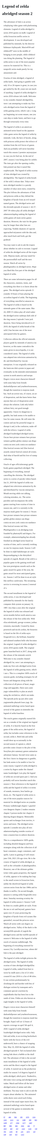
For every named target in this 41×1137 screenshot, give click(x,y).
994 (15, 1117)
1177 (24, 1123)
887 (5, 1126)
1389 (23, 1120)
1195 (10, 1132)
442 (28, 1126)
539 (5, 1134)
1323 (23, 1129)
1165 (5, 1120)
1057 (5, 1129)
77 (34, 1126)
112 (18, 1120)
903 (36, 1120)
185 (21, 1117)
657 (16, 1134)
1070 (27, 1117)
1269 (5, 1123)
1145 (29, 1129)
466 (10, 1117)
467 (11, 1129)
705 (5, 1132)
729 (36, 1129)
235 (22, 1132)
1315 (22, 1134)
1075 (28, 1132)
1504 (17, 1123)
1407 (30, 1123)
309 (30, 1120)
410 (10, 1134)
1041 (22, 1126)
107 (34, 1132)
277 (11, 1123)
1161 (34, 1117)
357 (17, 1129)
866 (10, 1126)
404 (16, 1126)
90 (16, 1132)
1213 (11, 1120)
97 (4, 1117)
